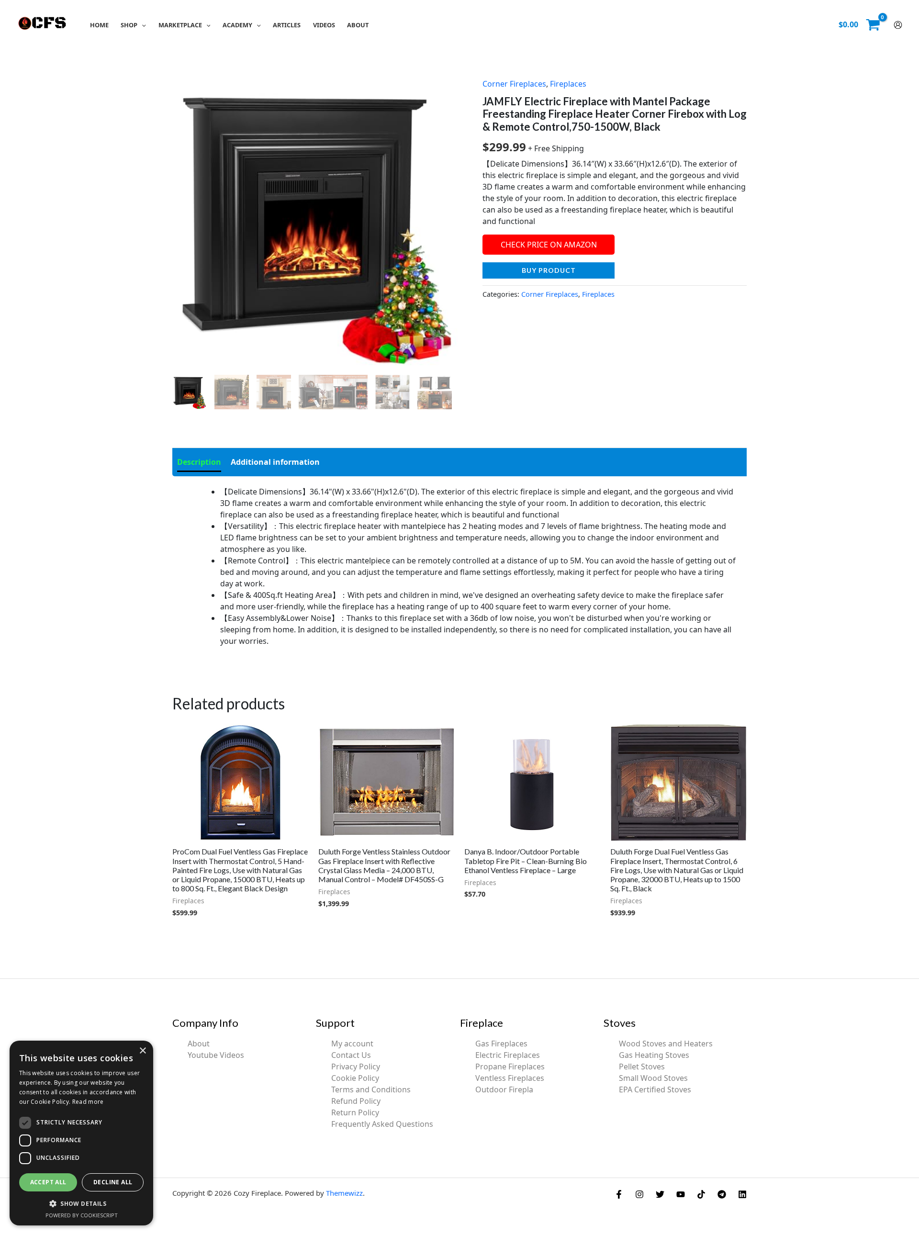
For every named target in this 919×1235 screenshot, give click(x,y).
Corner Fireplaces (514, 84)
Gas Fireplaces (501, 1043)
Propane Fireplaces (510, 1066)
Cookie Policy (355, 1078)
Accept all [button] (48, 1182)
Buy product (549, 270)
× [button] (142, 1051)
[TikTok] (701, 1194)
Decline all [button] (112, 1182)
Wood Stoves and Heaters (666, 1043)
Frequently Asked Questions (382, 1124)
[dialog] (81, 1133)
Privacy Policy (355, 1066)
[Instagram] (639, 1194)
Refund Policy (356, 1101)
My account (352, 1043)
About (199, 1043)
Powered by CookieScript (81, 1215)
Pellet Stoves (642, 1066)
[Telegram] (721, 1194)
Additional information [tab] (275, 462)
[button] (141, 25)
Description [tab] (199, 462)
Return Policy (355, 1112)
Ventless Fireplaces (509, 1078)
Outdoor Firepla (504, 1089)
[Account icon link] (898, 25)
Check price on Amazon (549, 244)
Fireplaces (568, 84)
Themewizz (344, 1193)
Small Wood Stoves (653, 1078)
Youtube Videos (216, 1055)
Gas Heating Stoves (654, 1055)
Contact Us (351, 1055)
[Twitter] (660, 1194)
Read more (88, 1102)
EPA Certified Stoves (655, 1089)
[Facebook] (619, 1194)
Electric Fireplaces (507, 1055)
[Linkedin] (742, 1194)
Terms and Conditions (371, 1089)
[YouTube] (680, 1194)
